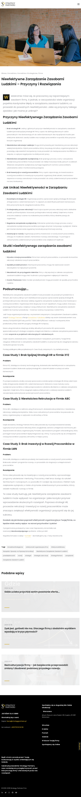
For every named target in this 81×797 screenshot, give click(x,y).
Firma (40, 73)
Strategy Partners (15, 317)
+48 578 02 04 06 (17, 727)
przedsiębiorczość (9, 556)
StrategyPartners (56, 556)
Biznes (4, 73)
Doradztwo (12, 73)
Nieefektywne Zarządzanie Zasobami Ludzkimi (51, 551)
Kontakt (28, 536)
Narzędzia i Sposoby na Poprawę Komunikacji (18, 551)
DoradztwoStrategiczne (15, 547)
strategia (28, 556)
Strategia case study (41, 556)
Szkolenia (41, 317)
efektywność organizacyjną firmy (37, 547)
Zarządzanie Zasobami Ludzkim (13, 560)
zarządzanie (69, 556)
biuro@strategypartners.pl (16, 721)
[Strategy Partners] (8, 4)
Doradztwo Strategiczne (27, 73)
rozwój (20, 556)
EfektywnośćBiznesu (58, 547)
